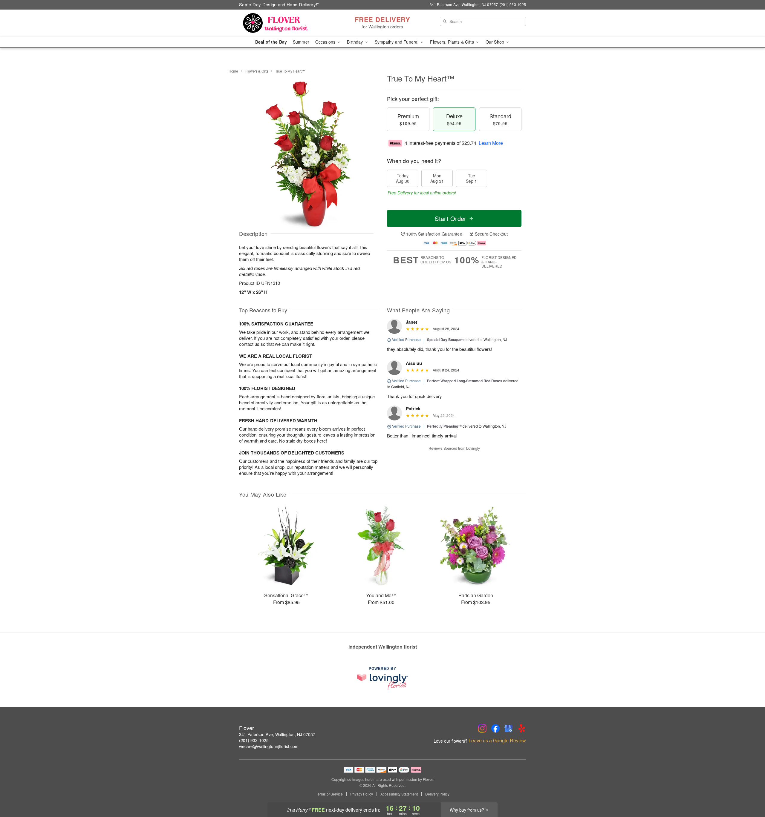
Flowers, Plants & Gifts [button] (452, 42)
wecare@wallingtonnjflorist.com (269, 746)
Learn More (491, 142)
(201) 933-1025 (254, 740)
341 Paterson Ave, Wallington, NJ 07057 (277, 734)
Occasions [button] (325, 42)
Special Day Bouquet (445, 339)
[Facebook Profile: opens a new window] (495, 728)
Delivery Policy (437, 794)
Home (233, 70)
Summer (301, 42)
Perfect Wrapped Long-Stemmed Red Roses (464, 380)
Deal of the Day (271, 42)
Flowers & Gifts (256, 70)
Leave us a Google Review (497, 740)
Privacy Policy (361, 794)
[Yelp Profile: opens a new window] (522, 728)
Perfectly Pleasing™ (444, 426)
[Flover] (282, 23)
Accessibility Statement (399, 794)
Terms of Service (329, 794)
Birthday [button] (355, 42)
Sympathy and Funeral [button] (397, 42)
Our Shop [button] (495, 42)
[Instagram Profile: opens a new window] (482, 728)
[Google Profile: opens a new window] (508, 728)
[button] (749, 791)
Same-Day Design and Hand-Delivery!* (279, 4)
